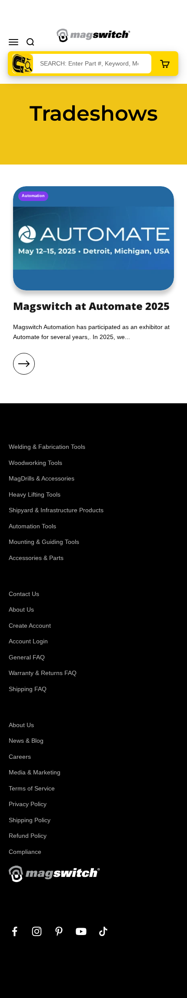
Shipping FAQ (28, 688)
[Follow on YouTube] (81, 931)
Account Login (28, 641)
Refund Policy (28, 835)
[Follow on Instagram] (37, 931)
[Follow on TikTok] (103, 931)
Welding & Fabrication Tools (47, 446)
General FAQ (27, 657)
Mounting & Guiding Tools (44, 541)
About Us (21, 609)
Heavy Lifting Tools (34, 494)
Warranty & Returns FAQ (43, 672)
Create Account (30, 625)
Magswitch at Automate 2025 (91, 306)
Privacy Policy (28, 803)
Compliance (25, 851)
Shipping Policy (29, 820)
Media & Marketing (34, 772)
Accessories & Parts (36, 557)
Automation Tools (32, 526)
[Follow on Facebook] (14, 931)
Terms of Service (32, 788)
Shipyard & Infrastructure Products (56, 510)
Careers (20, 756)
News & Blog (26, 740)
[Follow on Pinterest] (59, 931)
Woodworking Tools (35, 462)
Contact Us (24, 593)
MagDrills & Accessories (41, 478)
